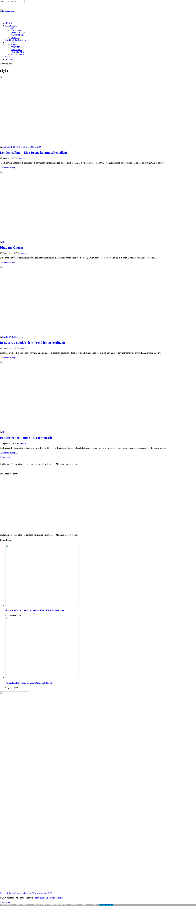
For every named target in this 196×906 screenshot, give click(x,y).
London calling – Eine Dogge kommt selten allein (33, 152)
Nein (111, 905)
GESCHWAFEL (18, 52)
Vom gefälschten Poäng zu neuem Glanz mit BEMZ (28, 683)
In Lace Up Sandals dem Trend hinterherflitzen (32, 342)
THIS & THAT (11, 45)
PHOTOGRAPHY (19, 54)
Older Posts (5, 457)
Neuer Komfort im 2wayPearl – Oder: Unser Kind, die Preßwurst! (35, 610)
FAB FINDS (16, 47)
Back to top (5, 902)
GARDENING (17, 35)
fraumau (22, 158)
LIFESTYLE (11, 25)
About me (9, 59)
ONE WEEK (16, 49)
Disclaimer (50, 898)
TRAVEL (15, 37)
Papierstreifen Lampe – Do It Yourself (26, 437)
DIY (13, 28)
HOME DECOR (18, 33)
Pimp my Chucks (11, 247)
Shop (7, 57)
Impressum (39, 898)
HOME (8, 23)
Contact (60, 898)
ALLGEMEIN (8, 147)
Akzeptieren (104, 905)
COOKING (16, 30)
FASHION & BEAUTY (15, 40)
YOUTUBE (10, 42)
